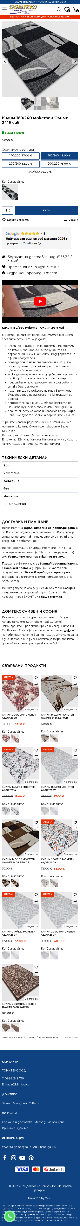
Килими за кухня (53, 439)
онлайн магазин (25, 1208)
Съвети (34, 1103)
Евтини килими (29, 439)
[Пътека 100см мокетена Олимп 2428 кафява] (15, 1027)
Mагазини (20, 1103)
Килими (25, 435)
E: (3, 1084)
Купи (46, 210)
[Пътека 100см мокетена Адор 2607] (54, 811)
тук (67, 630)
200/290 (59, 163)
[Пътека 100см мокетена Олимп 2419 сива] (10, 192)
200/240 (20, 163)
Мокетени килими (45, 435)
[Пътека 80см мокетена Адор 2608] (15, 738)
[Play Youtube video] (40, 301)
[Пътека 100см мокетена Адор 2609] (54, 883)
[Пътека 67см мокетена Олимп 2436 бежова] (54, 738)
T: (3, 1078)
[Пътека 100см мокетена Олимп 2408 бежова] (15, 883)
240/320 (40, 172)
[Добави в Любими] (36, 678)
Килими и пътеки (24, 444)
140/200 (20, 155)
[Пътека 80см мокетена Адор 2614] (15, 811)
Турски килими (49, 444)
